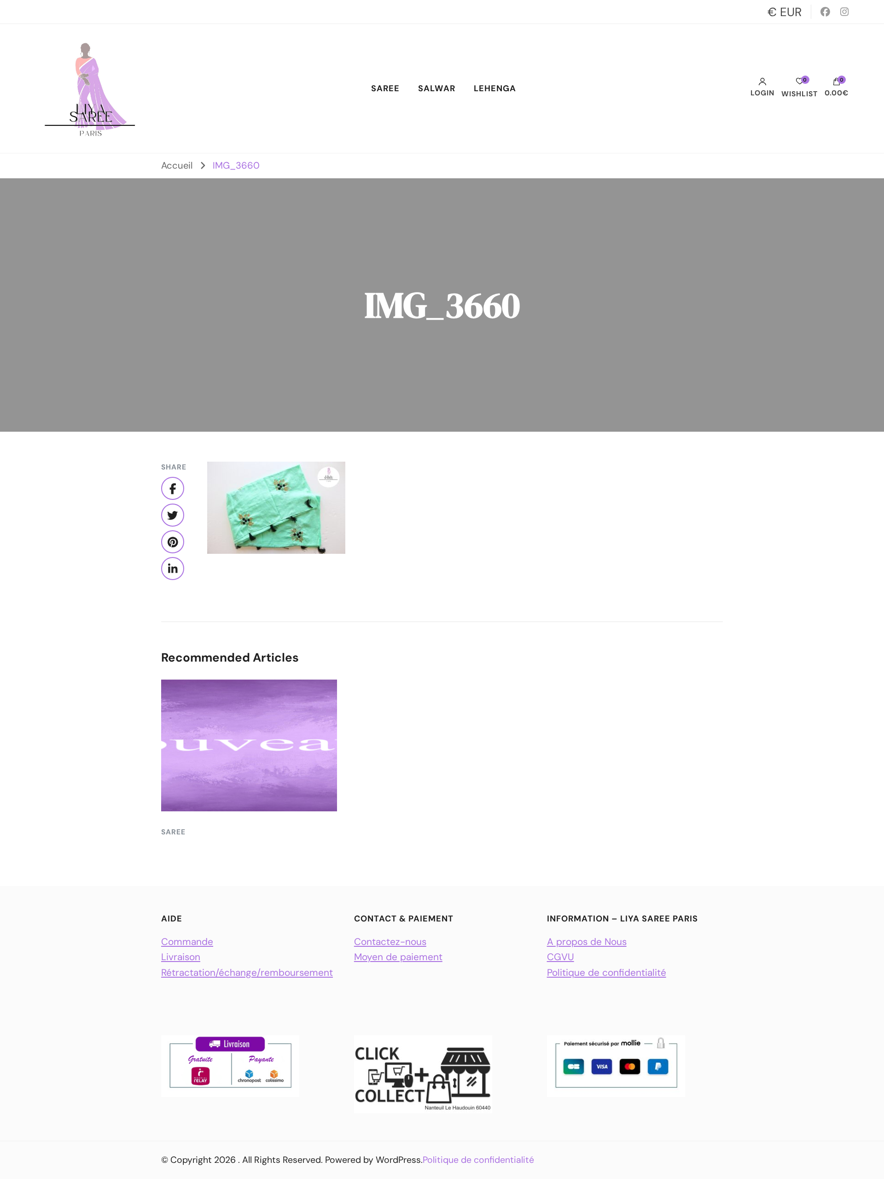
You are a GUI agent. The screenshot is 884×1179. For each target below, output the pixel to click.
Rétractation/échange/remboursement (247, 972)
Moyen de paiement (398, 956)
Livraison (180, 956)
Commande (187, 941)
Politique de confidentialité (606, 972)
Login (762, 92)
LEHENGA (495, 88)
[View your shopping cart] (836, 84)
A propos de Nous (587, 941)
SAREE (385, 88)
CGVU (560, 956)
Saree (173, 832)
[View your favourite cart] (799, 83)
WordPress (398, 1160)
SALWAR (436, 88)
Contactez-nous (390, 941)
